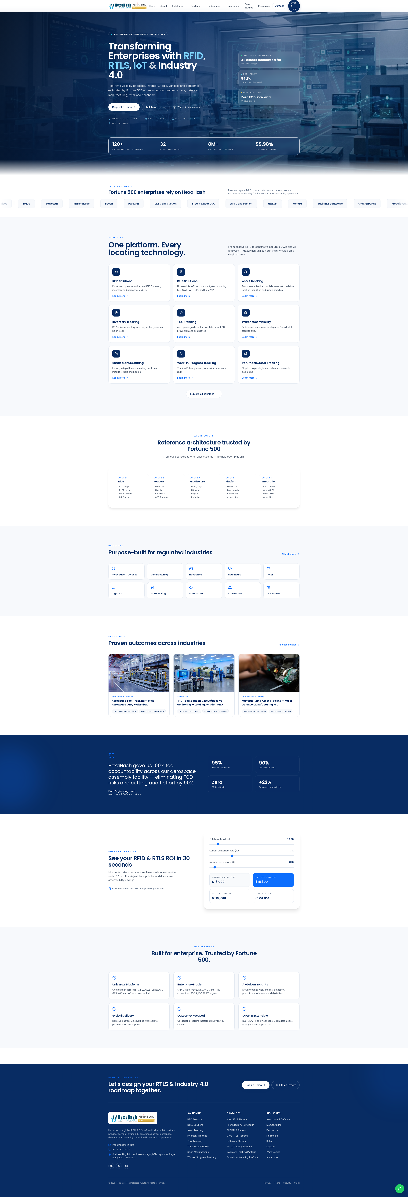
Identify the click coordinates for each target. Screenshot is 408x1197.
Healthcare (272, 1135)
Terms (277, 1183)
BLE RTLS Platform (236, 1130)
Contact (279, 5)
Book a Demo (254, 1085)
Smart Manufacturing (198, 1152)
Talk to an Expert (156, 107)
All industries (289, 554)
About (163, 6)
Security (287, 1183)
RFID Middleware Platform (240, 1124)
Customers (234, 6)
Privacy (267, 1183)
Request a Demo (122, 107)
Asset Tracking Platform (239, 1146)
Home (152, 6)
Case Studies (249, 6)
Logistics (271, 1146)
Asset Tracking (195, 1130)
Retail (269, 1141)
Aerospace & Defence (278, 1119)
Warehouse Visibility (198, 1146)
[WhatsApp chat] (399, 1188)
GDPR (297, 1183)
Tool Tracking (194, 1141)
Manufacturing (273, 1124)
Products (195, 6)
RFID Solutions (194, 1119)
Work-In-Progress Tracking (201, 1157)
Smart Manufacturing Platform (242, 1157)
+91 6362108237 (121, 1149)
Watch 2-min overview (189, 107)
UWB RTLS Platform (237, 1135)
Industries (214, 6)
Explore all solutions (202, 393)
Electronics (272, 1130)
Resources (264, 6)
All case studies (287, 644)
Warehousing (273, 1152)
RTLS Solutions (195, 1124)
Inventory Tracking (197, 1135)
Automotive (272, 1157)
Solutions (177, 6)
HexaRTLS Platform (237, 1119)
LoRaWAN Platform (236, 1141)
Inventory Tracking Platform (241, 1152)
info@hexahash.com (123, 1144)
